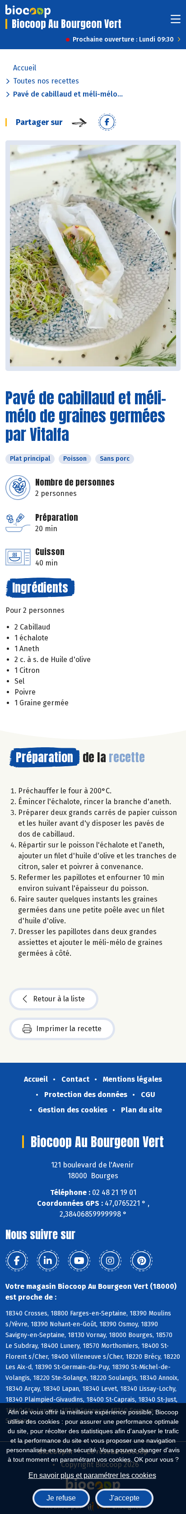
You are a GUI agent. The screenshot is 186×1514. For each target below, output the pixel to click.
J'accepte (124, 1498)
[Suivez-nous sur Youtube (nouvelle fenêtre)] (79, 1261)
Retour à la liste (59, 999)
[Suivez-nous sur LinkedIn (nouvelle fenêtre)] (48, 1261)
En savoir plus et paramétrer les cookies (92, 1475)
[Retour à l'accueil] (28, 11)
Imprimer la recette (69, 1028)
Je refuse (61, 1498)
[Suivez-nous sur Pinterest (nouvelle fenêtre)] (141, 1261)
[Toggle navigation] (176, 22)
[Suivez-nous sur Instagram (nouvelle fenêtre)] (110, 1261)
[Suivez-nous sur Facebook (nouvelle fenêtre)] (16, 1261)
